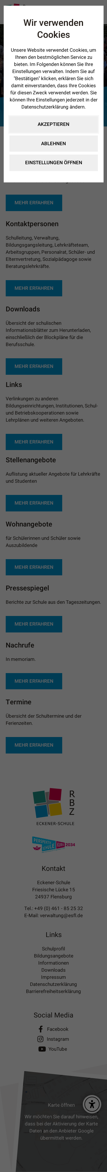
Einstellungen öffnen (53, 162)
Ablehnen (53, 143)
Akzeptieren (53, 124)
